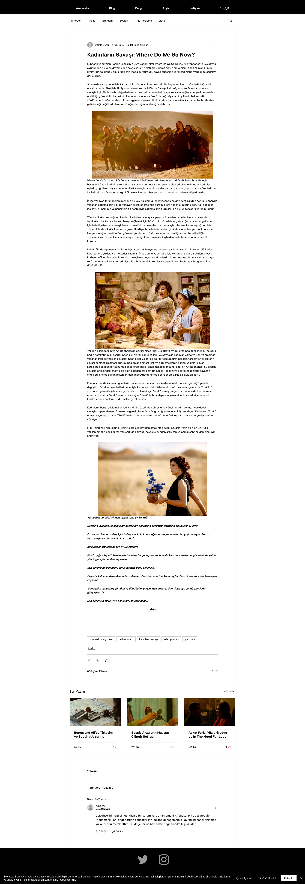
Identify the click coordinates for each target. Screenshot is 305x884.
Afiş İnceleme (144, 20)
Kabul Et (289, 878)
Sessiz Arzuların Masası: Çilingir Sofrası (150, 734)
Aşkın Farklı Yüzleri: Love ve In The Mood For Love (208, 734)
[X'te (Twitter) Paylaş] (97, 660)
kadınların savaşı (148, 639)
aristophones (171, 639)
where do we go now (101, 639)
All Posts (75, 20)
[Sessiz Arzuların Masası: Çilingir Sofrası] (152, 712)
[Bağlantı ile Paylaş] (106, 660)
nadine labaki (126, 639)
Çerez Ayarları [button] (244, 878)
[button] (231, 20)
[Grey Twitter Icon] (143, 860)
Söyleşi (124, 20)
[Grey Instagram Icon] (164, 860)
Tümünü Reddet (267, 878)
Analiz (91, 20)
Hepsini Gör (229, 691)
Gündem (107, 20)
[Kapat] (301, 878)
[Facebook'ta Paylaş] (89, 660)
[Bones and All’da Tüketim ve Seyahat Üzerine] (95, 712)
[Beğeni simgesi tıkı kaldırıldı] (98, 831)
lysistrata (190, 639)
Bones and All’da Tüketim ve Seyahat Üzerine (93, 734)
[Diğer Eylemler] (216, 45)
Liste (162, 20)
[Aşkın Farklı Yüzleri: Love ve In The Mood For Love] (209, 712)
